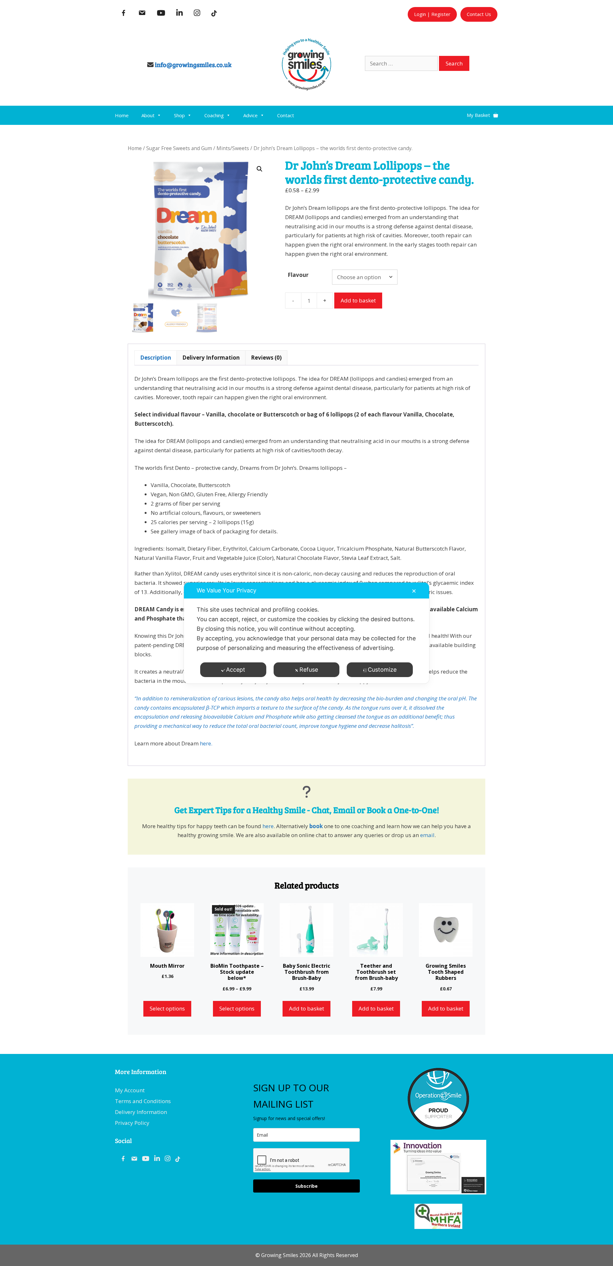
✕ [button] (414, 591)
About (148, 115)
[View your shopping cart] (482, 112)
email (427, 835)
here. (206, 743)
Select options (167, 1008)
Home (122, 115)
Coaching (214, 115)
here (268, 826)
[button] (259, 169)
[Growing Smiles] (306, 88)
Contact (285, 115)
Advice (250, 115)
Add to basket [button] (306, 1008)
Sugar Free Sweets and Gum (179, 148)
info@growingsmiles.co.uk (193, 64)
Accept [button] (235, 669)
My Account (130, 1090)
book (316, 826)
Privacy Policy (132, 1122)
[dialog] (306, 633)
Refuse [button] (308, 669)
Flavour (298, 274)
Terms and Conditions (143, 1101)
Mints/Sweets (232, 148)
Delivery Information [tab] (211, 357)
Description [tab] (155, 357)
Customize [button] (382, 669)
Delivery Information (141, 1112)
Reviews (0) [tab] (266, 357)
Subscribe (306, 1186)
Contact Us (479, 14)
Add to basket (358, 300)
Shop (179, 115)
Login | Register (432, 14)
